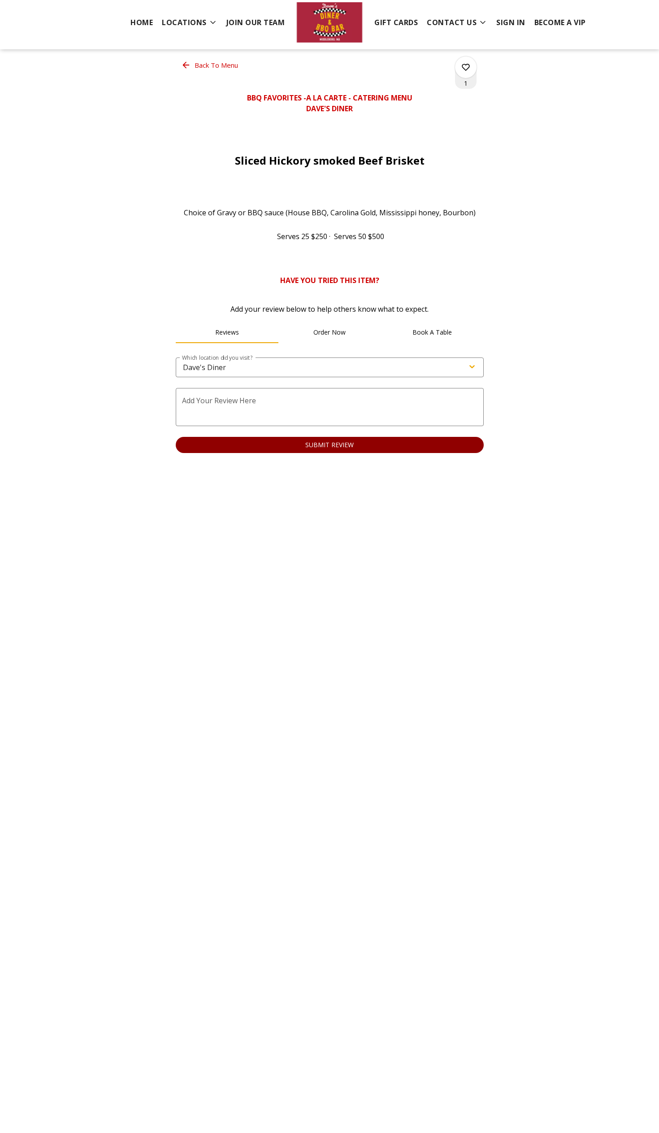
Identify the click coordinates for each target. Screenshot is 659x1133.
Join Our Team (255, 22)
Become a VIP (560, 22)
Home (141, 22)
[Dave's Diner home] (329, 22)
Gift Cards (396, 22)
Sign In (510, 22)
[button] (189, 22)
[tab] (227, 332)
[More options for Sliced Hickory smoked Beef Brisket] (466, 67)
